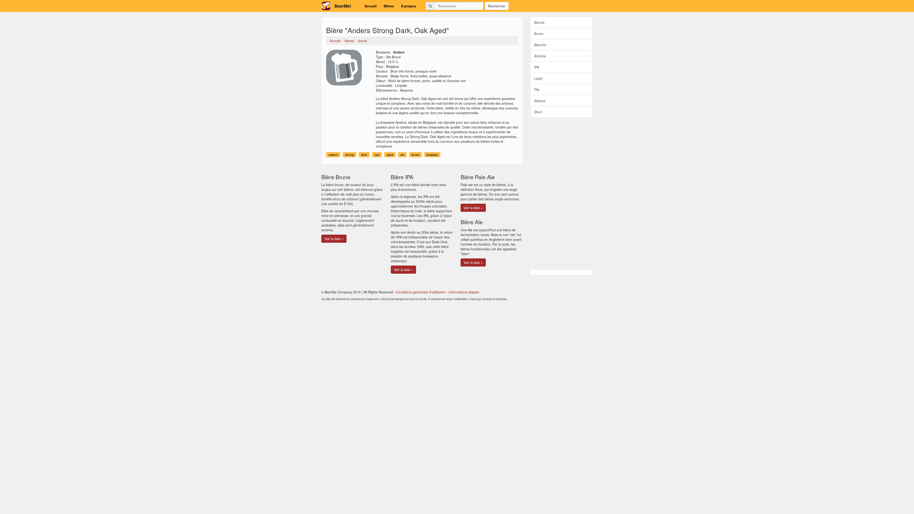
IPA (536, 67)
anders (333, 155)
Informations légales (464, 292)
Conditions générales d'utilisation (421, 292)
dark (364, 155)
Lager (538, 78)
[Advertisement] (561, 193)
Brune (538, 33)
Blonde (539, 22)
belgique (432, 155)
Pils (536, 89)
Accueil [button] (370, 6)
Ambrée (540, 56)
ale (402, 155)
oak (376, 155)
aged (390, 155)
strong (349, 155)
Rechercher (497, 6)
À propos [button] (408, 6)
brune (415, 155)
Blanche (540, 44)
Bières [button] (389, 6)
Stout (538, 111)
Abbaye (540, 100)
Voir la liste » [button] (333, 238)
